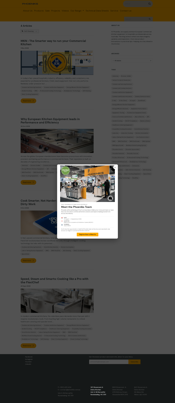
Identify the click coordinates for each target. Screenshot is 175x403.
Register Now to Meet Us (87, 234)
